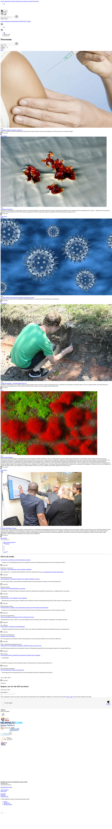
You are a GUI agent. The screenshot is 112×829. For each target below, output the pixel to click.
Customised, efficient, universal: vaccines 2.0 (11, 130)
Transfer (29, 21)
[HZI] (4, 33)
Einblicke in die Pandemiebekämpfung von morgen (13, 588)
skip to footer (35, 1)
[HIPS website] (4, 822)
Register (3, 709)
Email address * (4, 692)
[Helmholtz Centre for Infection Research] (17, 9)
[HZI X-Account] (2, 762)
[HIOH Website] (4, 820)
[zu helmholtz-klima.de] (12, 726)
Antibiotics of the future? (7, 209)
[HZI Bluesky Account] (2, 779)
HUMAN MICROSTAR (20, 21)
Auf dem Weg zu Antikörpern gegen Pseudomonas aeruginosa (16, 559)
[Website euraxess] (7, 735)
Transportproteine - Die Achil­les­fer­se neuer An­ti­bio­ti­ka (14, 598)
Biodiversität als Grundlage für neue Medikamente (13, 626)
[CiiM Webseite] (5, 814)
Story (2, 50)
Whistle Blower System (6, 787)
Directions (3, 795)
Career (4, 21)
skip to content (4, 1)
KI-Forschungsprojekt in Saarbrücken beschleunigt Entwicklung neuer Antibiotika (20, 655)
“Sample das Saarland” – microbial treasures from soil (13, 383)
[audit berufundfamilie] (3, 716)
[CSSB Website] (4, 817)
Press (2, 21)
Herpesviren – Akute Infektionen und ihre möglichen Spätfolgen (16, 569)
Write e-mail (3, 791)
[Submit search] (16, 16)
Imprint (5, 801)
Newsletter (3, 793)
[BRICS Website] (4, 811)
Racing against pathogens (7, 457)
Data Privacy (7, 803)
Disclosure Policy (8, 804)
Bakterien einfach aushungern (8, 636)
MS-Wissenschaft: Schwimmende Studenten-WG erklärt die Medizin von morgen (20, 579)
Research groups (10, 21)
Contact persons (4, 796)
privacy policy (69, 696)
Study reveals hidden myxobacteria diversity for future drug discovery (17, 617)
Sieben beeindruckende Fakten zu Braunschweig (12, 670)
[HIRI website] (3, 825)
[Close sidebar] (2, 24)
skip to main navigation (13, 1)
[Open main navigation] (5, 14)
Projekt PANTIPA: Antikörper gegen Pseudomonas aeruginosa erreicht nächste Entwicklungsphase (24, 607)
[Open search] (2, 14)
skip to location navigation (25, 1)
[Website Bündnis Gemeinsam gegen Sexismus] (4, 745)
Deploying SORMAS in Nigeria (8, 528)
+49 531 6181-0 (4, 790)
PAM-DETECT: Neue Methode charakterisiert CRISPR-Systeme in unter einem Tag (21, 645)
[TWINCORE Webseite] (4, 827)
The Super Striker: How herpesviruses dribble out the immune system (17, 297)
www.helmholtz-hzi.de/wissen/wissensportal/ (52, 572)
